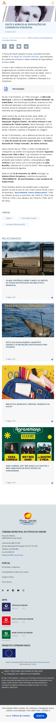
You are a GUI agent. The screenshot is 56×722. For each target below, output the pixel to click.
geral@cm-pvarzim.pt (15, 555)
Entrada (5, 38)
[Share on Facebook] (4, 46)
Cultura (8, 218)
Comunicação (14, 38)
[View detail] (52, 298)
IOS (23, 608)
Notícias (23, 38)
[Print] (26, 46)
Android (15, 608)
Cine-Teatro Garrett (29, 218)
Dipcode (33, 664)
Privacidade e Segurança (11, 567)
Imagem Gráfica (8, 577)
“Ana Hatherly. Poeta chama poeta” (31, 192)
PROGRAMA (18, 89)
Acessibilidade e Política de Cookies (15, 572)
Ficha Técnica (7, 582)
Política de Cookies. (21, 715)
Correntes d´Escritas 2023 (15, 224)
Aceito (40, 715)
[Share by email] (19, 46)
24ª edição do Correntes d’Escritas (24, 56)
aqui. (20, 687)
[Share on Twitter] (11, 46)
